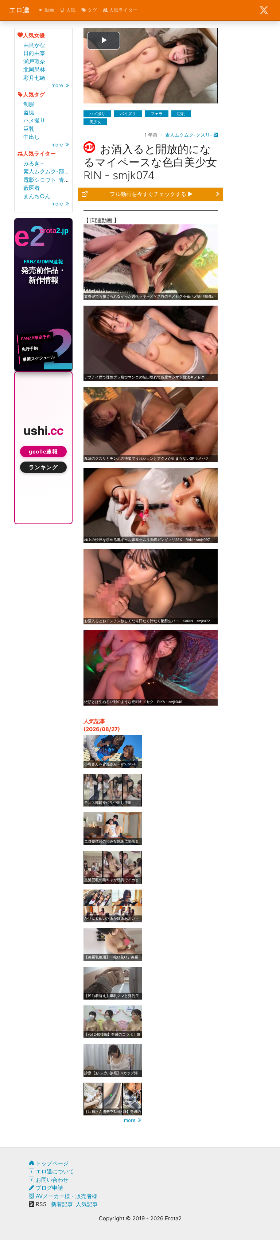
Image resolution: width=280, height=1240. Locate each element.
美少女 (95, 121)
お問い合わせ (51, 1179)
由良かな (34, 45)
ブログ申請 (48, 1187)
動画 (48, 10)
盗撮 (28, 112)
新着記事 (62, 1204)
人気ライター (122, 10)
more (58, 85)
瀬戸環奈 (34, 61)
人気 (70, 10)
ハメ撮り (34, 120)
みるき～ (34, 163)
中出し (31, 136)
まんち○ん (36, 196)
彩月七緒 (34, 77)
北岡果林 (34, 69)
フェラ (157, 113)
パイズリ (128, 113)
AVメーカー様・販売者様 (65, 1196)
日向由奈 (34, 53)
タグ (91, 10)
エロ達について (54, 1171)
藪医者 (31, 187)
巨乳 (28, 128)
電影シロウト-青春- (47, 179)
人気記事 (87, 1204)
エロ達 (19, 10)
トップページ (51, 1163)
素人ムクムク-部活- (47, 171)
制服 (28, 104)
